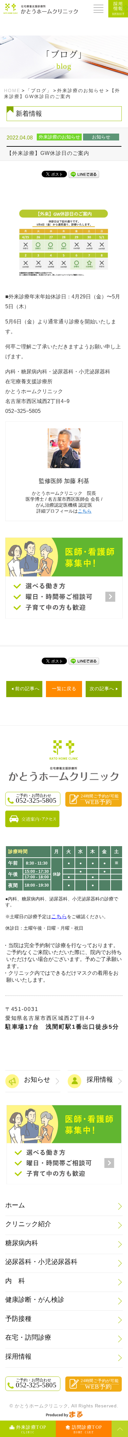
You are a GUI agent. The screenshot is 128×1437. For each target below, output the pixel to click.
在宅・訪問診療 (28, 1337)
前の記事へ (27, 688)
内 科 (15, 1280)
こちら (85, 511)
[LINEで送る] (84, 173)
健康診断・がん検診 (34, 1299)
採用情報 (18, 1356)
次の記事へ (102, 688)
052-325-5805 (36, 798)
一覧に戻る (64, 688)
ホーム (15, 1205)
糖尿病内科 (21, 1243)
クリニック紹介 (28, 1224)
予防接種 (18, 1318)
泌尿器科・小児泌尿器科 (41, 1261)
